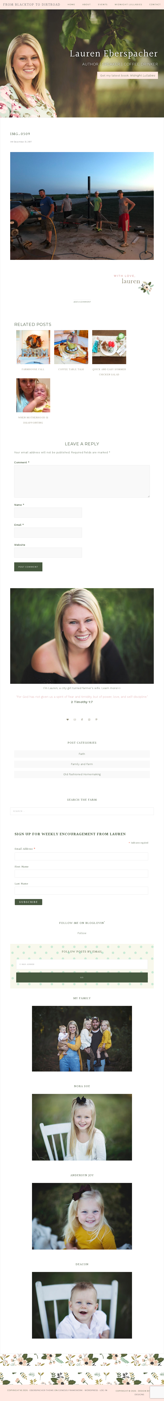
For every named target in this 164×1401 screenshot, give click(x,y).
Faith (82, 753)
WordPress (91, 1390)
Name (19, 504)
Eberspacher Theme (42, 1390)
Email (19, 524)
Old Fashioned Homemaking (82, 774)
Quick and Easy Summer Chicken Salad (109, 372)
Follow (82, 933)
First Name (22, 867)
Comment (22, 462)
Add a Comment (82, 302)
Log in (103, 1390)
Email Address (25, 849)
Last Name (21, 884)
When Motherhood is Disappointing (33, 420)
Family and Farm (82, 764)
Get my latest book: (127, 75)
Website (19, 544)
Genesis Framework (70, 1390)
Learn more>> (111, 688)
